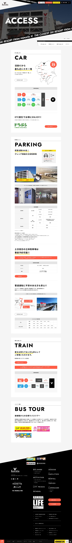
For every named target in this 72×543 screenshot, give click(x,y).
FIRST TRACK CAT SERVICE (40, 481)
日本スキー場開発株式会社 (39, 523)
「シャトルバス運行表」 (21, 240)
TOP (64, 38)
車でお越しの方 (43, 43)
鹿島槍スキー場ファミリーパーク (40, 528)
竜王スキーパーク (38, 532)
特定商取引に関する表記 (53, 514)
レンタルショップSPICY (52, 534)
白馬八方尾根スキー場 (52, 528)
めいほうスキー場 (38, 534)
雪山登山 (36, 482)
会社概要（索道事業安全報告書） (40, 514)
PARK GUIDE (37, 473)
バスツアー (68, 43)
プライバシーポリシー (38, 516)
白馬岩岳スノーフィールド (39, 530)
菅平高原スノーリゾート (53, 532)
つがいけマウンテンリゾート (53, 530)
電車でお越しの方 (60, 43)
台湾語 (51, 491)
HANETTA (36, 518)
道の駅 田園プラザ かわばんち (53, 518)
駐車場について (51, 43)
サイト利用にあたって (52, 516)
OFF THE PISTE (37, 479)
